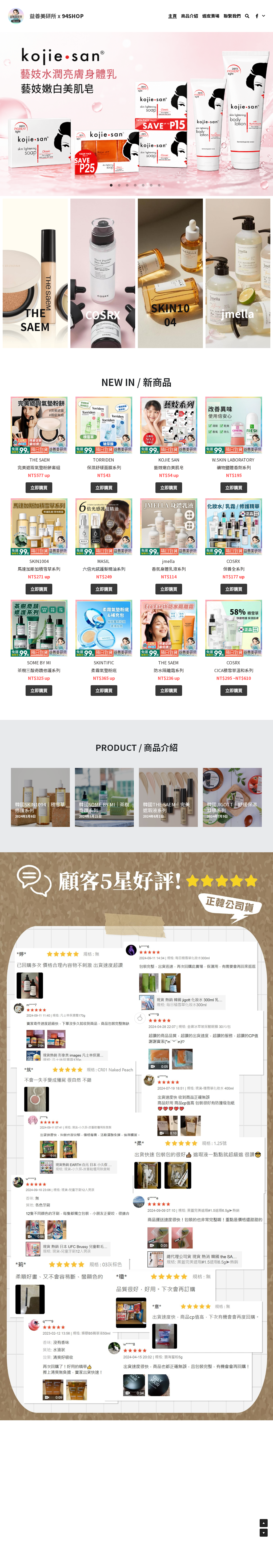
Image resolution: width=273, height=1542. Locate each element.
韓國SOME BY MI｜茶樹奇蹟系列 (104, 807)
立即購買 (38, 487)
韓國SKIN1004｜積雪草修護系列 (40, 807)
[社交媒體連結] (257, 16)
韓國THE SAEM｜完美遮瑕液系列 (166, 807)
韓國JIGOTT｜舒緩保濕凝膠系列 (232, 807)
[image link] (16, 15)
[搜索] (247, 16)
